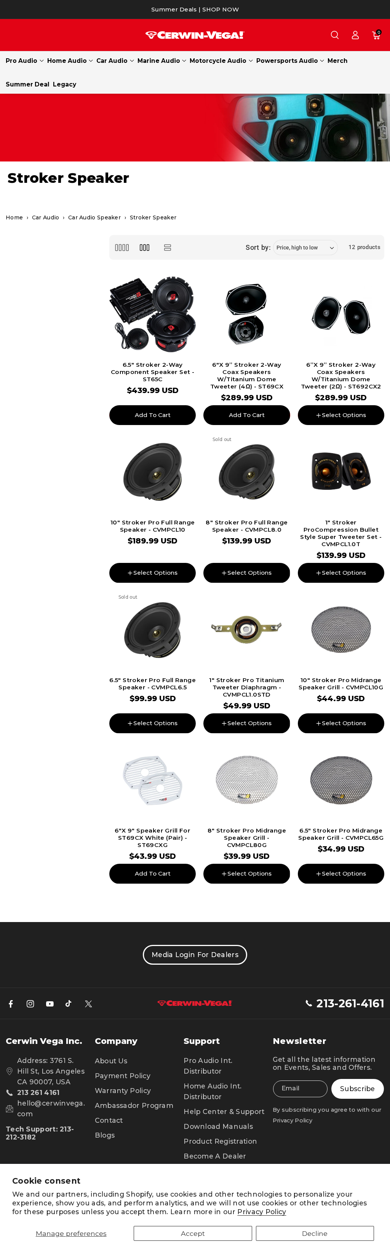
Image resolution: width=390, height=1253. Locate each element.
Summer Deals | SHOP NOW (195, 9)
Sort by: (258, 247)
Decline (315, 1233)
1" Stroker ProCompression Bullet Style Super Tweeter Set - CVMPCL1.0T (341, 533)
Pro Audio (21, 60)
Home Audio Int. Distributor (213, 1091)
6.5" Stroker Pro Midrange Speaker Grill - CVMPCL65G (341, 834)
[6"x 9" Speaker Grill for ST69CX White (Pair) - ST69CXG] (152, 780)
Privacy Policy (261, 1212)
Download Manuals (218, 1126)
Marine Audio (158, 60)
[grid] (121, 247)
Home (14, 217)
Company (116, 1041)
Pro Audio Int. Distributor (208, 1065)
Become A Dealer (215, 1156)
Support (202, 1041)
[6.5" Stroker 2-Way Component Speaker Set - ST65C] (152, 314)
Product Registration (220, 1141)
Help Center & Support (224, 1112)
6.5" (234, 896)
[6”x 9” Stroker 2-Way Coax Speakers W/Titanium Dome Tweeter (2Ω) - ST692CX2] (341, 314)
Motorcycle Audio (218, 60)
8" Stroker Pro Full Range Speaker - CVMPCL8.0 (247, 526)
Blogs (105, 1135)
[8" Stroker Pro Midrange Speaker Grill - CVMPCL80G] (246, 780)
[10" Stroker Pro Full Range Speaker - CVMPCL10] (152, 472)
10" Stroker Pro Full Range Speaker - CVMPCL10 (152, 526)
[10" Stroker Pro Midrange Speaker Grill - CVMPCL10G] (341, 630)
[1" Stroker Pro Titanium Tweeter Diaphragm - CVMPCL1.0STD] (246, 630)
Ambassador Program (134, 1105)
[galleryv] (144, 247)
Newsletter (300, 1041)
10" (257, 896)
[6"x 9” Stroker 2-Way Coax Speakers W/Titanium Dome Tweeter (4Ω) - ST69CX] (246, 314)
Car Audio (112, 60)
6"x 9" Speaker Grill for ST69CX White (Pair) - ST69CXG (152, 838)
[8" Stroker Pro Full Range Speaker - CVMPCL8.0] (246, 472)
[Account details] (355, 35)
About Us (111, 1061)
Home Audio (67, 60)
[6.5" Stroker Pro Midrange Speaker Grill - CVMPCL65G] (341, 780)
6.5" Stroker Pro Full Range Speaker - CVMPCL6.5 (152, 683)
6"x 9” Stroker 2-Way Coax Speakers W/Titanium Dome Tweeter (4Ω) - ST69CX (246, 375)
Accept (193, 1233)
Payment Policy (122, 1076)
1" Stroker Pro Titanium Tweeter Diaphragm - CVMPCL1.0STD (246, 687)
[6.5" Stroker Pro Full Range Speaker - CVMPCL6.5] (152, 630)
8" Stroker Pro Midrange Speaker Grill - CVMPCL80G (247, 838)
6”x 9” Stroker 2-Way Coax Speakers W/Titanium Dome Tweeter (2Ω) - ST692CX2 (341, 375)
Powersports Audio (287, 60)
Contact (109, 1120)
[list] (167, 247)
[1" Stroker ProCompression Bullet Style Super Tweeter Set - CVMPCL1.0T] (341, 472)
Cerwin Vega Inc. (44, 1041)
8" (212, 896)
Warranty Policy (123, 1091)
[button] (334, 35)
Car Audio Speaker (94, 217)
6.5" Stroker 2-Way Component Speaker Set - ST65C (152, 372)
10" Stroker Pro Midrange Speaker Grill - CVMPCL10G (341, 683)
